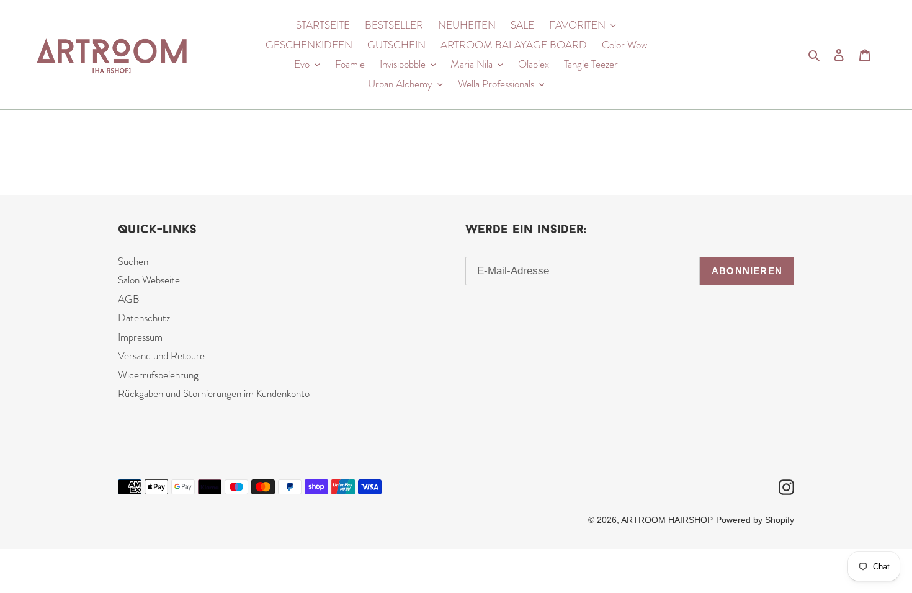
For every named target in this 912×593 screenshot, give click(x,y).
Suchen (133, 261)
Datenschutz (144, 317)
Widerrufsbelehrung (158, 374)
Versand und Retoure (161, 355)
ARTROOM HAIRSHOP (667, 520)
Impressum (140, 336)
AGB (129, 299)
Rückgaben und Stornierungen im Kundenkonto (214, 393)
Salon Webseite (149, 279)
